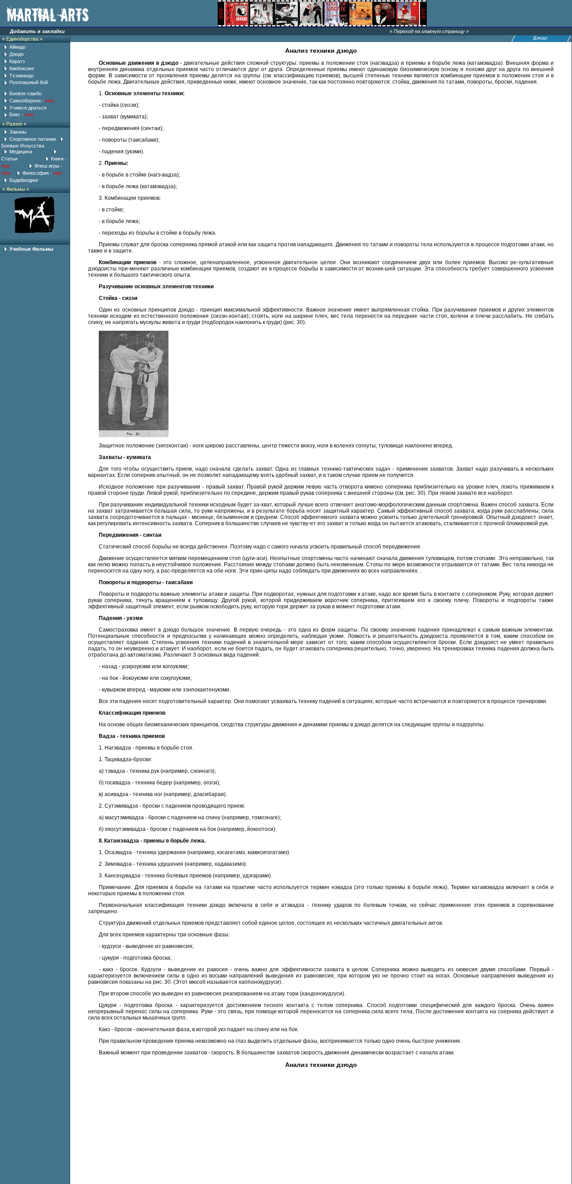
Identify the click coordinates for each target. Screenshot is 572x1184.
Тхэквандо (21, 75)
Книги (57, 158)
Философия (35, 173)
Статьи (10, 158)
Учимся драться (27, 107)
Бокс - (17, 114)
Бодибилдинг (23, 180)
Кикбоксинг (21, 68)
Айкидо (17, 47)
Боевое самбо (25, 93)
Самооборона (25, 100)
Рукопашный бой (28, 82)
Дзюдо (16, 54)
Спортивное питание (32, 139)
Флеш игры (46, 166)
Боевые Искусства (22, 145)
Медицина (20, 151)
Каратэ (17, 61)
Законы (17, 132)
